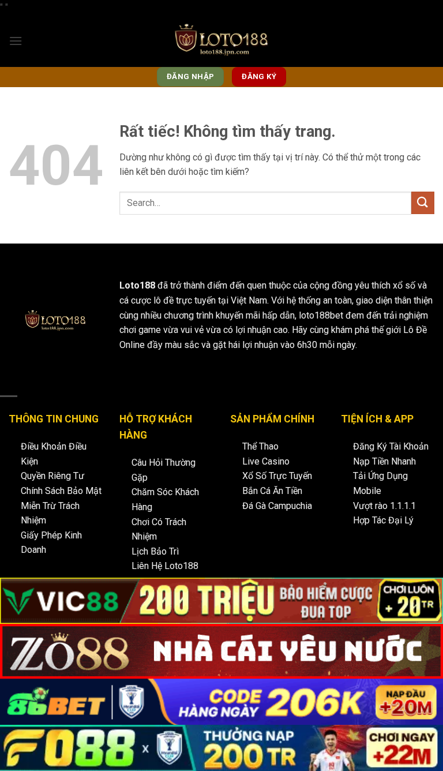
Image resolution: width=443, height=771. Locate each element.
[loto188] (221, 41)
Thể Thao (260, 446)
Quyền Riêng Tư (52, 475)
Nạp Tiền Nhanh (384, 461)
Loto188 (137, 285)
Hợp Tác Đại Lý (383, 520)
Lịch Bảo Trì (155, 551)
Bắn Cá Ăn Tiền (272, 490)
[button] (15, 41)
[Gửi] (422, 203)
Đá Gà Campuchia (277, 505)
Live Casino (266, 461)
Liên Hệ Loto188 (165, 565)
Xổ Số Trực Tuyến (277, 475)
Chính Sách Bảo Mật (61, 490)
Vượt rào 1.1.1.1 (384, 505)
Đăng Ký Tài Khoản (391, 446)
